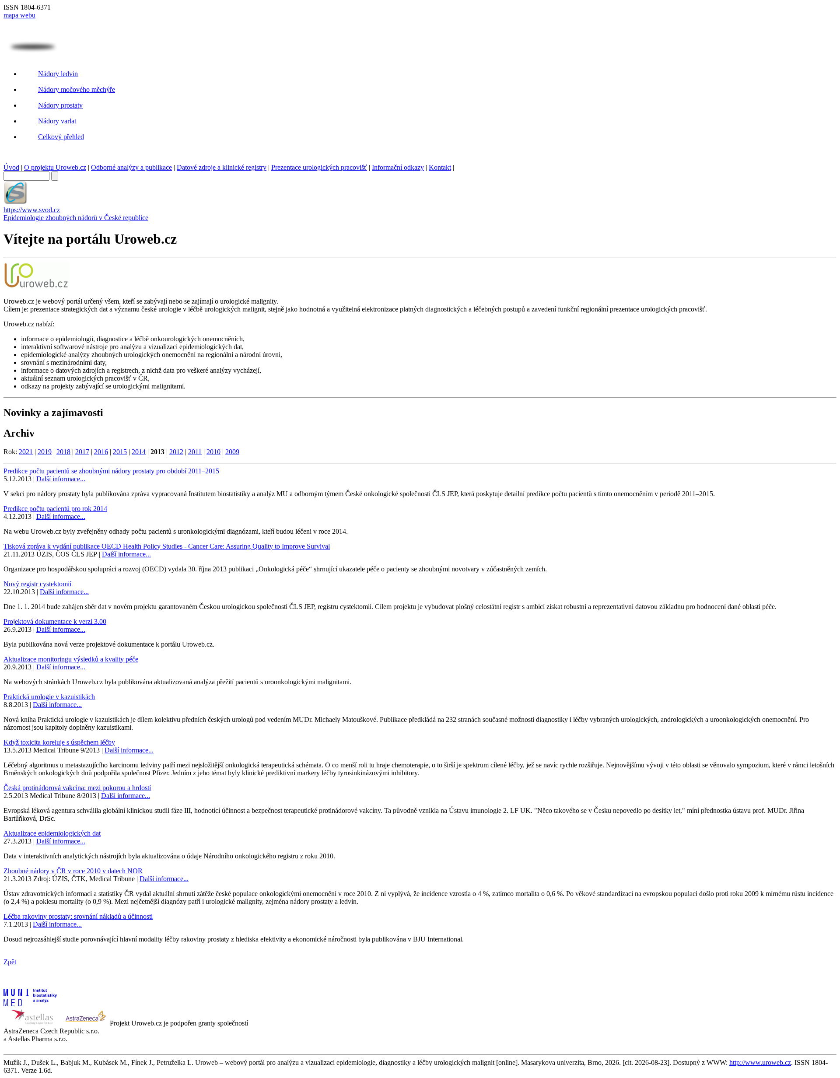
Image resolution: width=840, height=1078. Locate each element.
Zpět (10, 962)
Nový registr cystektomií (37, 584)
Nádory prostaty (60, 105)
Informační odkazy (398, 167)
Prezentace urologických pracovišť (319, 167)
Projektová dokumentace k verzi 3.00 (55, 621)
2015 (120, 451)
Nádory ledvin (58, 73)
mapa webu (19, 15)
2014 (139, 451)
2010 (213, 451)
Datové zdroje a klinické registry (221, 167)
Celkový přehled (61, 136)
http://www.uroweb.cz (760, 1062)
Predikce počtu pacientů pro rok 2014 (55, 508)
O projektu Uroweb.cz (55, 167)
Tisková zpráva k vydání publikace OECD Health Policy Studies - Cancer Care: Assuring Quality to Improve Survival (167, 546)
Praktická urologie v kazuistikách (49, 696)
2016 (101, 451)
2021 (26, 451)
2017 (82, 451)
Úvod (11, 167)
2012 (176, 451)
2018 (63, 451)
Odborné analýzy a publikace (131, 167)
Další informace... (60, 479)
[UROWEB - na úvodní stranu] (33, 51)
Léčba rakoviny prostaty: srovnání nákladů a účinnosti (78, 916)
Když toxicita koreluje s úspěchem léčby (59, 742)
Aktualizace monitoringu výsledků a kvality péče (71, 659)
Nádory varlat (57, 121)
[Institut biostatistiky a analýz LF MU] (30, 1004)
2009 (232, 451)
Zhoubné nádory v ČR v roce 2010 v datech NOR (73, 871)
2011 (195, 451)
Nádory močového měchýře (76, 89)
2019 (45, 451)
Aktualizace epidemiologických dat (52, 833)
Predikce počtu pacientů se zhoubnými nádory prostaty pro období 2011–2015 (111, 471)
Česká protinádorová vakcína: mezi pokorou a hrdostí (77, 787)
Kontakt (440, 167)
